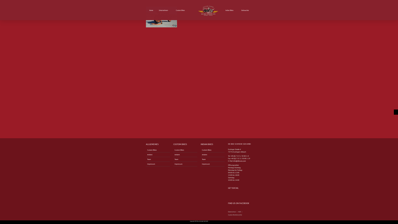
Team (149, 159)
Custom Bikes (152, 150)
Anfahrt (149, 155)
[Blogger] (234, 194)
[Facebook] (228, 194)
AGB (239, 212)
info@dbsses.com (239, 161)
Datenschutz (232, 212)
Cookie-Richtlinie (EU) (235, 215)
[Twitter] (231, 194)
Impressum (151, 164)
